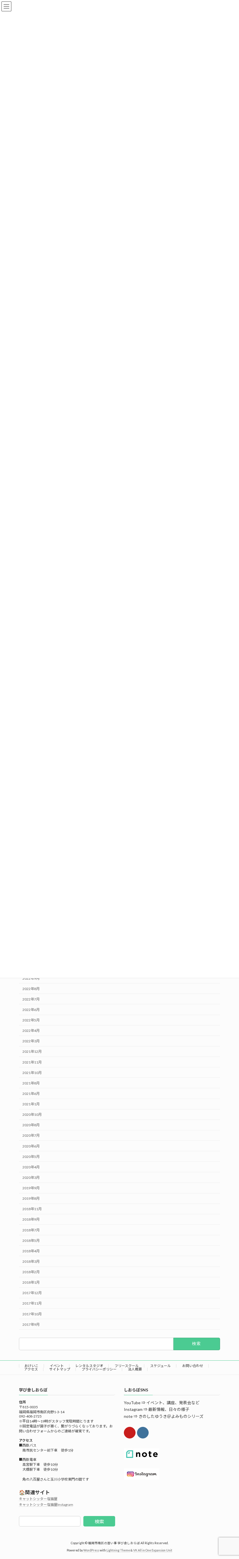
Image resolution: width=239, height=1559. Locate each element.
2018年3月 (31, 1261)
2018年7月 (31, 1230)
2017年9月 (31, 1324)
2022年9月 (31, 978)
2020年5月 (31, 1156)
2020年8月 (31, 1125)
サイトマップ (59, 1369)
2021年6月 (31, 1093)
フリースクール (127, 1366)
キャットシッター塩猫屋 (38, 1499)
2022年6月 (31, 1009)
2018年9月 (31, 1219)
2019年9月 (31, 1188)
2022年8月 (31, 989)
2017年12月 (32, 1293)
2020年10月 (32, 1114)
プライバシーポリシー (99, 1369)
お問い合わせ (192, 1366)
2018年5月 (31, 1240)
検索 (99, 1521)
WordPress (91, 1550)
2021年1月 (31, 1104)
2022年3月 (31, 1041)
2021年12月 (32, 1051)
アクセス (31, 1369)
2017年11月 (32, 1303)
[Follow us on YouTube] (130, 1432)
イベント (57, 1366)
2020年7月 (31, 1135)
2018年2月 (31, 1272)
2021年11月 (32, 1062)
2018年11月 (32, 1209)
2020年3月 (31, 1177)
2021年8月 (31, 1083)
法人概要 (135, 1369)
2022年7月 (31, 999)
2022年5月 (31, 1020)
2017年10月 (32, 1314)
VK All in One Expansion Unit (152, 1550)
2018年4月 (31, 1251)
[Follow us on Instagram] (143, 1432)
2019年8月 (31, 1198)
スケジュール (160, 1366)
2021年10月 (32, 1073)
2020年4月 (31, 1167)
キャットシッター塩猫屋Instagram (46, 1504)
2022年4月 (31, 1030)
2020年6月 (31, 1146)
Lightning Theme (118, 1550)
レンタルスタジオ (89, 1366)
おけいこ (31, 1366)
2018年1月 (31, 1282)
